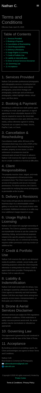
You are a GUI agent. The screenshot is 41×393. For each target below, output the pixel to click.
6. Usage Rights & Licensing (17, 52)
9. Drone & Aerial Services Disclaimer (20, 61)
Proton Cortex (20, 378)
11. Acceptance (11, 66)
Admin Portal (21, 387)
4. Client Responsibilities (15, 47)
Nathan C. (9, 6)
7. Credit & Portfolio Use (15, 55)
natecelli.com (9, 366)
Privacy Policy (28, 383)
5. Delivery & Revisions (15, 50)
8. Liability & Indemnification (16, 58)
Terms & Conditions (14, 383)
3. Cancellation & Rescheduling (18, 44)
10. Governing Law (13, 64)
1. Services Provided (14, 39)
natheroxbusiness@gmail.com (16, 364)
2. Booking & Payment (14, 41)
